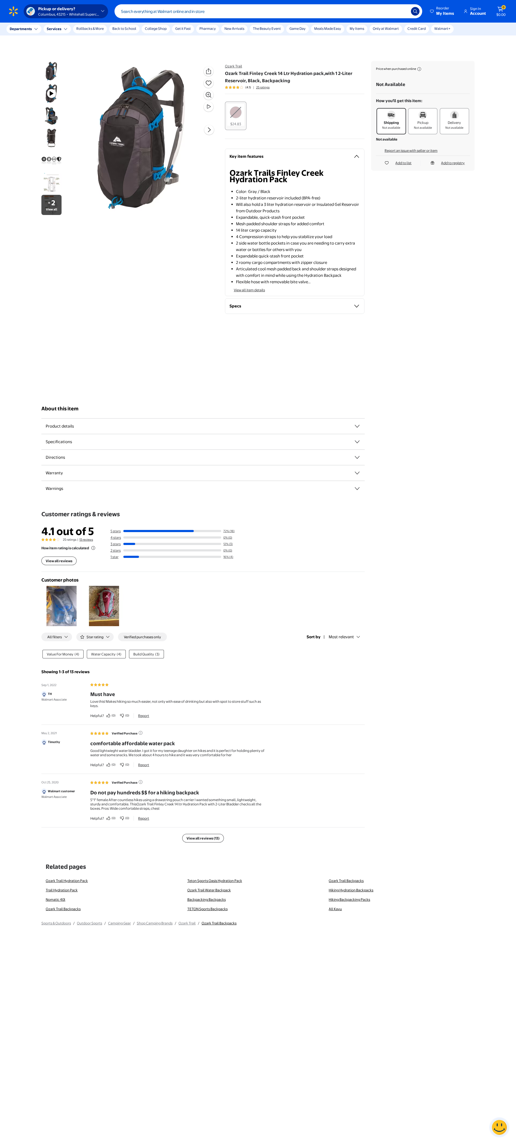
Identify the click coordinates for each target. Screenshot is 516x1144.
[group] (247, 87)
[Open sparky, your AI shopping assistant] (499, 1127)
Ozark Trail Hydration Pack (67, 880)
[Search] (415, 11)
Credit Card (416, 28)
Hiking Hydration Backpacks (351, 890)
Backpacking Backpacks (206, 899)
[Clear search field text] (402, 11)
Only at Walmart (386, 28)
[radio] (235, 116)
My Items (357, 28)
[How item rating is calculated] (93, 548)
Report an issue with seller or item (411, 150)
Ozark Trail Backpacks (346, 880)
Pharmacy (207, 28)
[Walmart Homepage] (13, 11)
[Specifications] (357, 441)
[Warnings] (357, 488)
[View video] (208, 107)
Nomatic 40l (55, 899)
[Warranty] (357, 473)
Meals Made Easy (327, 28)
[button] (442, 11)
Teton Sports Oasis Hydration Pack (214, 880)
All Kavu (335, 909)
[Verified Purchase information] (140, 733)
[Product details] (357, 426)
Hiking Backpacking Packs (349, 899)
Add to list (403, 163)
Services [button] (54, 29)
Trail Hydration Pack (62, 890)
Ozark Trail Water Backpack (209, 890)
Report (143, 715)
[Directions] (357, 457)
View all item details (249, 290)
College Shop (156, 28)
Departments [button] (21, 29)
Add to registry (453, 163)
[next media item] (209, 130)
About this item (59, 409)
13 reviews (86, 539)
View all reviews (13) (203, 838)
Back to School (124, 28)
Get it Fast (183, 28)
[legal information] (419, 69)
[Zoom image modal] (208, 95)
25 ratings (263, 87)
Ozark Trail (233, 66)
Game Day (297, 28)
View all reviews (59, 561)
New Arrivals (234, 28)
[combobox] (268, 11)
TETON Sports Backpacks (207, 909)
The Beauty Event (267, 28)
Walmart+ (442, 28)
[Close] (99, 29)
